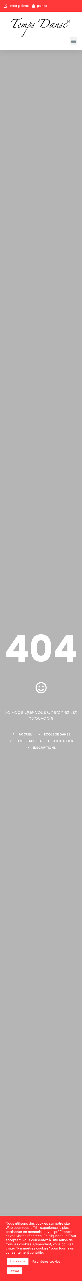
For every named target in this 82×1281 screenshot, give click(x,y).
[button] (73, 41)
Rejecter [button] (14, 1270)
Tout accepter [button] (18, 1261)
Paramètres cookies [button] (46, 1261)
